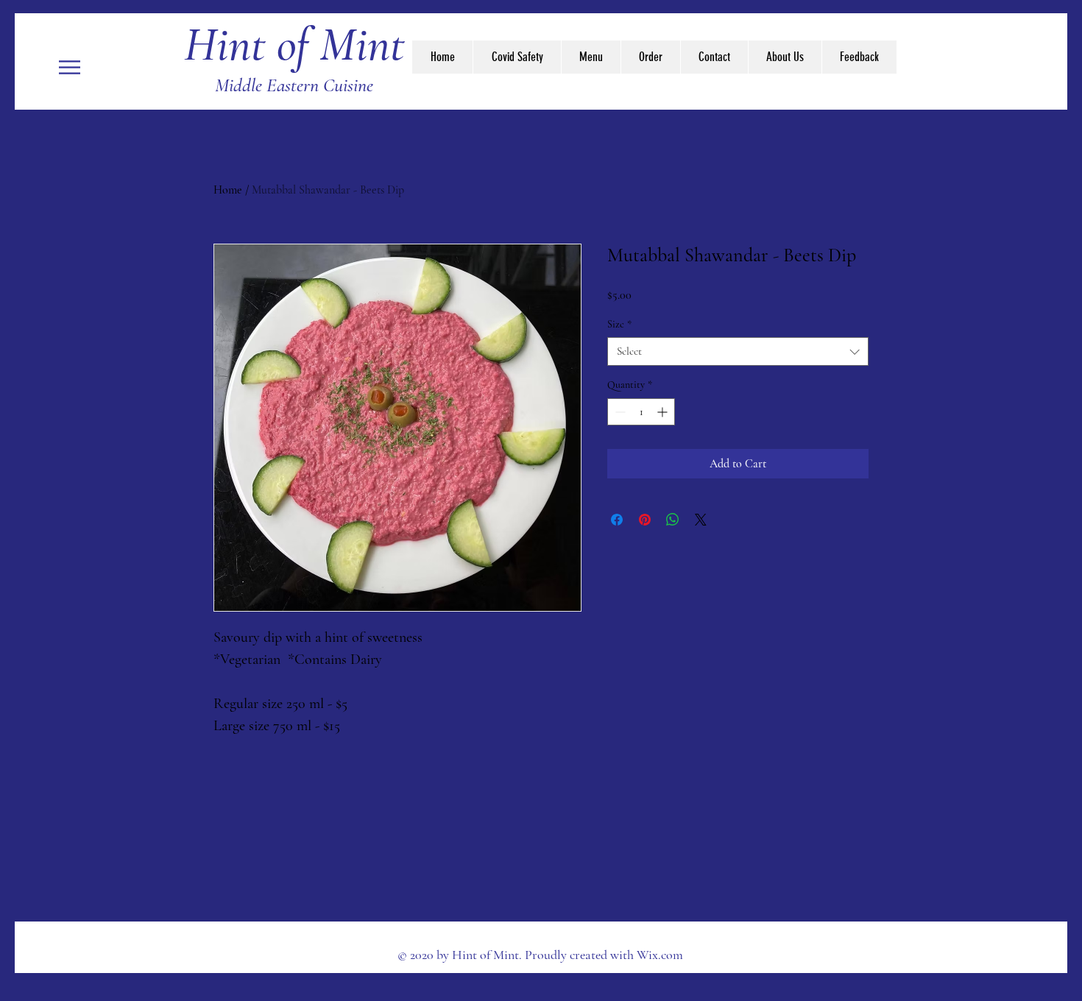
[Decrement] (618, 412)
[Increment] (663, 412)
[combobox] (738, 351)
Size (619, 324)
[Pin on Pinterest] (645, 519)
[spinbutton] (641, 412)
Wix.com (660, 955)
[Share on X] (701, 519)
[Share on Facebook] (617, 519)
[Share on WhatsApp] (673, 519)
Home (227, 190)
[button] (69, 67)
